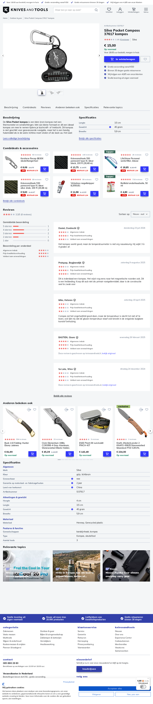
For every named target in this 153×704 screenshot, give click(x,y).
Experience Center (123, 638)
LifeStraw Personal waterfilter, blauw (130, 159)
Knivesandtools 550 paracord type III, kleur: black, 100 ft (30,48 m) (82, 160)
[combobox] (140, 214)
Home (5, 18)
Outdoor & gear (16, 18)
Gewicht (83, 127)
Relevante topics (113, 107)
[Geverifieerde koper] (78, 228)
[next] (145, 431)
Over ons (119, 634)
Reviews (46, 107)
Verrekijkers (45, 641)
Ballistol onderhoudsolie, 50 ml (134, 184)
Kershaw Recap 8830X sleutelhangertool (32, 159)
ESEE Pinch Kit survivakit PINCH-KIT (91, 444)
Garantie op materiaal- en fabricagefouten (23, 483)
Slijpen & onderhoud (12, 641)
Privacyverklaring (86, 644)
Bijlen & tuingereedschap (51, 634)
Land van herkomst (12, 487)
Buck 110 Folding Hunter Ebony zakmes (16, 444)
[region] (51, 60)
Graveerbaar (9, 479)
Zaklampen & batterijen (51, 638)
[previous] (8, 431)
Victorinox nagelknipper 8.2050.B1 (82, 184)
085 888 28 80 (10, 663)
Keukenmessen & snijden (14, 644)
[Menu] (148, 679)
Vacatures (119, 647)
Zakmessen (8, 631)
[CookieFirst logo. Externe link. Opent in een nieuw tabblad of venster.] (3, 684)
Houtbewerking (47, 644)
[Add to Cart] (44, 169)
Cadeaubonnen (122, 641)
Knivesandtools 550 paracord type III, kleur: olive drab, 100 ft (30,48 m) (34, 185)
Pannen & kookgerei (12, 647)
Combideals (29, 107)
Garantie (82, 634)
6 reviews (125, 39)
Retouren (82, 638)
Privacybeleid (68, 682)
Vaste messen (9, 634)
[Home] (25, 9)
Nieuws (118, 631)
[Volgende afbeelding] (99, 55)
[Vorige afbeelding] (3, 55)
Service (81, 631)
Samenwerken (121, 651)
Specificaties (91, 107)
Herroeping (83, 641)
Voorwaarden (84, 647)
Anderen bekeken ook (67, 107)
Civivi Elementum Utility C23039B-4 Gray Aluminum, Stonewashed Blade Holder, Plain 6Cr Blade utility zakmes (56, 445)
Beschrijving (11, 107)
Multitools (7, 638)
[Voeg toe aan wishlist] (145, 59)
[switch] (143, 687)
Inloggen (120, 12)
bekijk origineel (108, 353)
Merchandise (121, 644)
